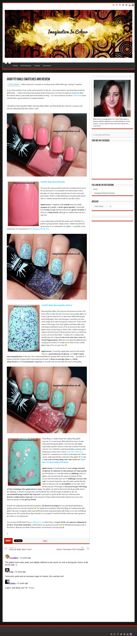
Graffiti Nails (77, 95)
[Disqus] (47, 586)
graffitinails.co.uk (37, 522)
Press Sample (14, 84)
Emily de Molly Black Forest (20, 548)
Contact (37, 66)
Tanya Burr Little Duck (74, 452)
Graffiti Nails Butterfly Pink (53, 182)
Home (7, 66)
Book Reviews (26, 66)
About (15, 66)
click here (96, 126)
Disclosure (47, 66)
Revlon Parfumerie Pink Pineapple (70, 548)
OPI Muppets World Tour (39, 229)
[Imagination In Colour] (68, 56)
